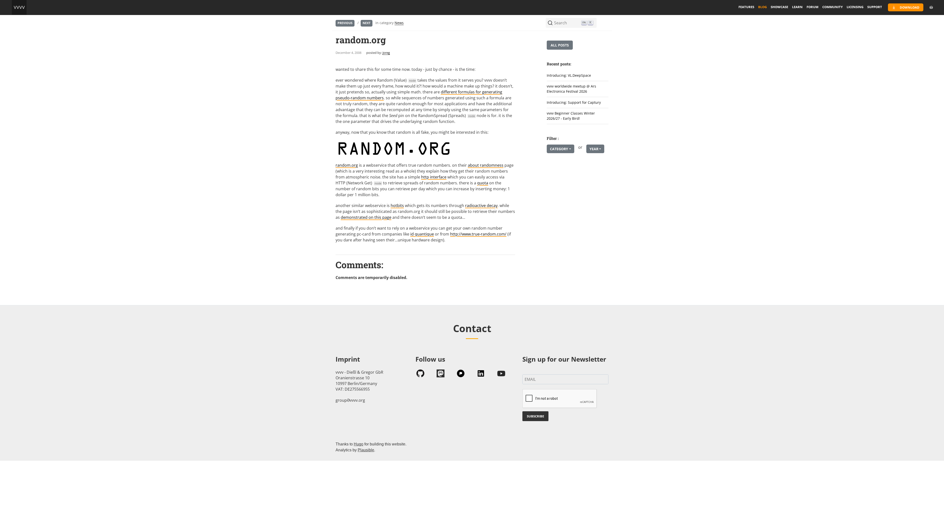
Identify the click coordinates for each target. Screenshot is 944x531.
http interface (433, 177)
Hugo (358, 444)
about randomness (485, 165)
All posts (560, 45)
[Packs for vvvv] (931, 7)
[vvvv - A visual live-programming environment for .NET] (19, 7)
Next (366, 23)
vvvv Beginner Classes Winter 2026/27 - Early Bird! (571, 116)
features (746, 7)
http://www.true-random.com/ (478, 234)
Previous (345, 23)
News (399, 22)
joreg (386, 52)
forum (812, 7)
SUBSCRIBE (535, 416)
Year (594, 149)
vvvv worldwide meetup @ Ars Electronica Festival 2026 (571, 89)
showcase (779, 7)
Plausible (366, 450)
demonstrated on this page (366, 217)
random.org (347, 165)
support (874, 7)
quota (482, 183)
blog (762, 7)
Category (559, 149)
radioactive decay (481, 205)
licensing (855, 7)
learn (797, 7)
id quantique (422, 234)
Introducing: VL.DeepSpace (569, 75)
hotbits (397, 205)
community (832, 7)
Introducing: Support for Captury (574, 102)
